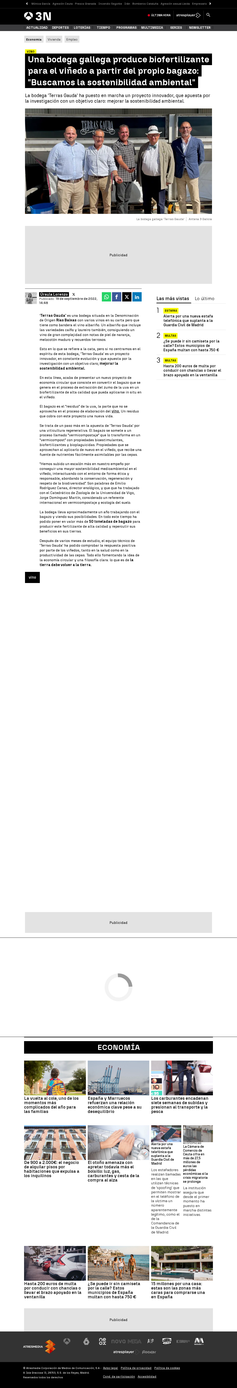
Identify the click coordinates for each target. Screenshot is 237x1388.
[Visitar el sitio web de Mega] (135, 1341)
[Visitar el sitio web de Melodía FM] (199, 1341)
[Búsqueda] (208, 15)
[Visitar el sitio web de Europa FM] (183, 1341)
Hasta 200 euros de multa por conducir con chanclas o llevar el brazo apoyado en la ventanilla (192, 370)
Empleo (72, 39)
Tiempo (103, 28)
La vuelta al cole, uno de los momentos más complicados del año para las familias (51, 1105)
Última (161, 15)
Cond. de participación (119, 1376)
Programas (126, 28)
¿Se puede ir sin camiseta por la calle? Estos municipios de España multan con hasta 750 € (191, 345)
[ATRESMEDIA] (39, 1346)
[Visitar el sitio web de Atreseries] (151, 1341)
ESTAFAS (171, 310)
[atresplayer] (188, 15)
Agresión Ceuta (63, 3)
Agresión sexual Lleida (175, 3)
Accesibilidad (147, 1376)
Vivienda (54, 39)
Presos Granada (85, 3)
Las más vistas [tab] (172, 298)
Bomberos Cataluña (145, 3)
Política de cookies (167, 1368)
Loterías (82, 28)
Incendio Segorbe (110, 3)
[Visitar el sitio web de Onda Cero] (167, 1341)
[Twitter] (74, 294)
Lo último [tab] (204, 298)
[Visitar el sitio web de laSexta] (86, 1341)
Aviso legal (110, 1368)
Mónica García (40, 3)
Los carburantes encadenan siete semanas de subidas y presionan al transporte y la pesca (180, 1105)
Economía (118, 1047)
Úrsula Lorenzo (54, 294)
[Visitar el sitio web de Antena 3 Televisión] (70, 1341)
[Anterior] (26, 4)
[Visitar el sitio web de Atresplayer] (126, 1352)
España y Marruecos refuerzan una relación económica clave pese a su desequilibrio (115, 1105)
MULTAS (170, 360)
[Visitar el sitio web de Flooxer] (149, 1352)
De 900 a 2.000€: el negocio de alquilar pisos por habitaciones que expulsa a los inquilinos (51, 1169)
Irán (127, 3)
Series (176, 28)
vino (32, 577)
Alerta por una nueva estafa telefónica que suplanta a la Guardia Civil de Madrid (188, 320)
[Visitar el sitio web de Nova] (118, 1341)
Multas (170, 335)
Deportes (60, 28)
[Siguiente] (210, 4)
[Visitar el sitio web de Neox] (102, 1341)
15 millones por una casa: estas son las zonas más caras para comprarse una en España (178, 1290)
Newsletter (200, 28)
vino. (116, 411)
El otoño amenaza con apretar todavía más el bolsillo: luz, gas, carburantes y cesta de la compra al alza (113, 1171)
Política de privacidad (136, 1368)
